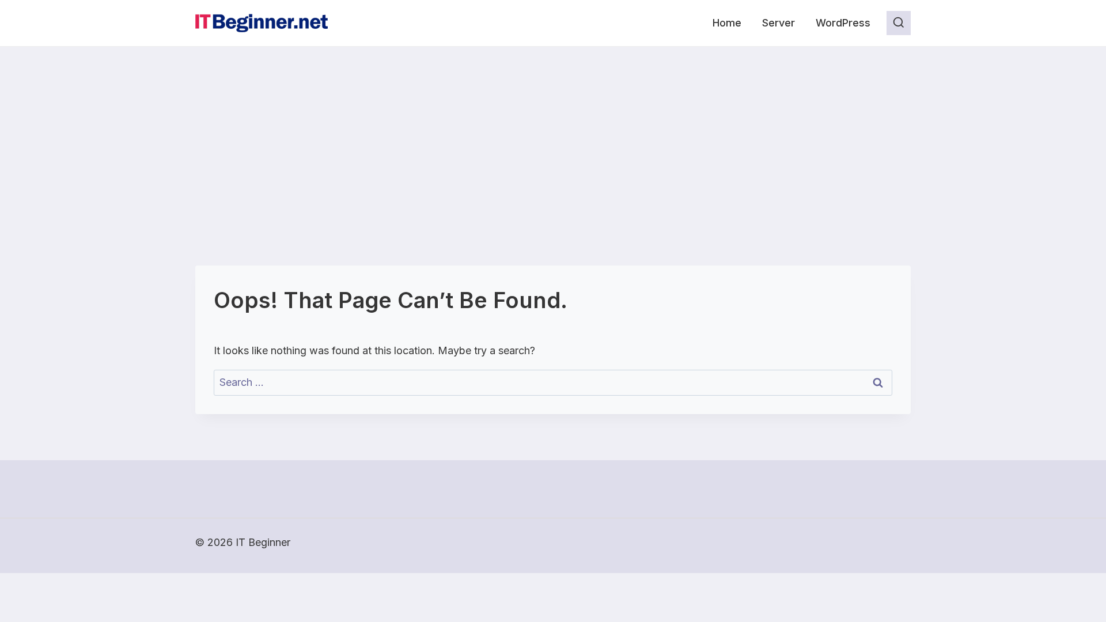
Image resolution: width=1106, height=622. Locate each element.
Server (778, 23)
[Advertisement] (553, 133)
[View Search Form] (899, 23)
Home (727, 23)
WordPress (843, 23)
